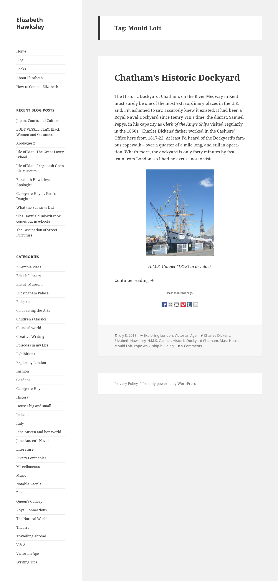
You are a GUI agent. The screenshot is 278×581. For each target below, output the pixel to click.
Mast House (230, 340)
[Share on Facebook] (164, 304)
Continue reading (134, 280)
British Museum (29, 284)
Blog (19, 60)
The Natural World (32, 518)
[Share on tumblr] (189, 304)
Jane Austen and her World (38, 432)
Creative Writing (30, 336)
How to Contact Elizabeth (37, 86)
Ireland (22, 414)
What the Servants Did (35, 207)
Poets (20, 492)
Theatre (23, 527)
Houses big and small (33, 406)
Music (21, 475)
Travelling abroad (31, 536)
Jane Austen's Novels (33, 440)
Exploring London (31, 362)
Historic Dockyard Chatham (195, 340)
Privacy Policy (126, 383)
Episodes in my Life (32, 345)
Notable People (28, 484)
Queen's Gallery (29, 501)
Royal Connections (31, 510)
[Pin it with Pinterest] (183, 304)
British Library (28, 275)
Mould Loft (123, 345)
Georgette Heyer (30, 388)
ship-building (163, 345)
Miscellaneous (28, 466)
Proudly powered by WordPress (169, 383)
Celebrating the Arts (33, 310)
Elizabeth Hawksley (30, 23)
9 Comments (191, 345)
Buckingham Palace (32, 293)
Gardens (23, 379)
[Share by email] (195, 304)
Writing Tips (26, 562)
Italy (20, 423)
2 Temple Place (28, 267)
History (22, 397)
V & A (20, 544)
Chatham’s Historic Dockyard (177, 77)
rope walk (142, 345)
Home (21, 51)
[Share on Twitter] (170, 304)
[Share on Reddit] (176, 304)
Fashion (22, 371)
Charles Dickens (217, 335)
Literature (25, 449)
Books (21, 69)
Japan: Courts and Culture (37, 120)
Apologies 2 (25, 143)
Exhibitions (25, 353)
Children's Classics (31, 319)
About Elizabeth (29, 77)
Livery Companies (31, 458)
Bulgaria (23, 301)
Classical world (28, 327)
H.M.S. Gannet (159, 340)
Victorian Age (27, 553)
